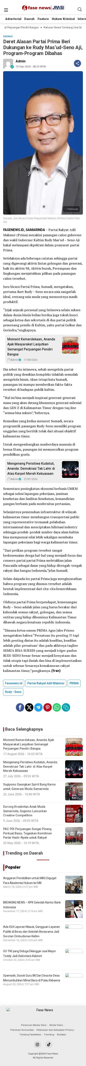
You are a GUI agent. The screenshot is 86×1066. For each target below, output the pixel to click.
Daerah (29, 19)
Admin (20, 61)
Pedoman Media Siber (34, 1025)
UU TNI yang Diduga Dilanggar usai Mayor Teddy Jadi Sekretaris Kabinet (29, 953)
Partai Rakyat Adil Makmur (45, 683)
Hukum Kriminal (63, 19)
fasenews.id (13, 683)
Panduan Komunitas (22, 1030)
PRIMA (74, 683)
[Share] (77, 63)
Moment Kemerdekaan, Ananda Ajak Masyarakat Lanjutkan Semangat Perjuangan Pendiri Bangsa (31, 347)
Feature (43, 19)
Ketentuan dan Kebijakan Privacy (55, 1030)
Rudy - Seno (13, 692)
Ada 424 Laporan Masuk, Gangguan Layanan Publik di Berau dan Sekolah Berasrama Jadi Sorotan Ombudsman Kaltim (31, 932)
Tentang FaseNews (30, 1034)
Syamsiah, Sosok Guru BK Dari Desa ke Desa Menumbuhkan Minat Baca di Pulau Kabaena (31, 977)
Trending (49, 1034)
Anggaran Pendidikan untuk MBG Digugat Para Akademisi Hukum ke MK (29, 880)
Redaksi (61, 1034)
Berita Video (56, 1025)
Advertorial (13, 19)
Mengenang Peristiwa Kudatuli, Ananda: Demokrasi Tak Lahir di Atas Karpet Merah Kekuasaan (31, 468)
